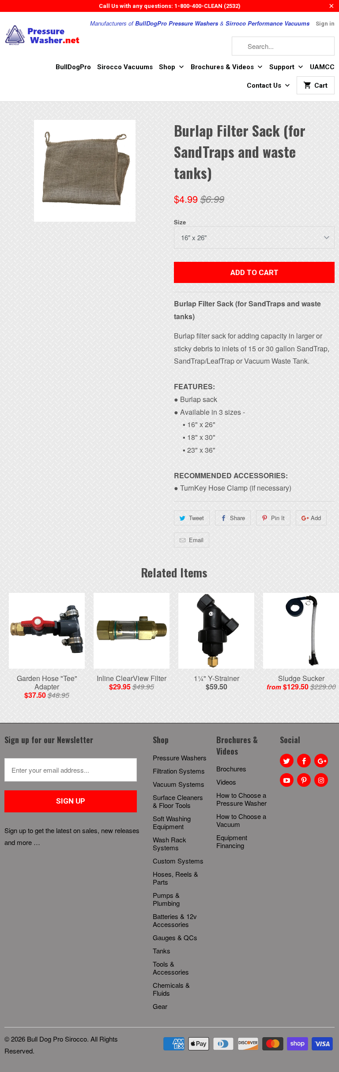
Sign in (325, 23)
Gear (160, 1006)
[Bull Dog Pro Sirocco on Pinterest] (304, 780)
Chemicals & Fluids (171, 989)
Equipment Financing (231, 841)
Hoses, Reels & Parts (175, 877)
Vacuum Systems (178, 784)
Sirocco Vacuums (125, 67)
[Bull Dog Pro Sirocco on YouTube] (287, 780)
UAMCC (322, 67)
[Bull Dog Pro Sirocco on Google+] (321, 760)
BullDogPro (73, 67)
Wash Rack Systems (169, 843)
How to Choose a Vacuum (241, 820)
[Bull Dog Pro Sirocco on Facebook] (304, 760)
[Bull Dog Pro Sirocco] (42, 35)
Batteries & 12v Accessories (175, 920)
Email (196, 540)
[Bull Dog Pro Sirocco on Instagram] (321, 780)
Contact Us (265, 85)
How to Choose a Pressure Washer (241, 799)
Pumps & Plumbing (166, 899)
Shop (168, 67)
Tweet (196, 518)
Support (282, 67)
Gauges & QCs (175, 937)
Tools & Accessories (171, 967)
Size (180, 222)
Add (316, 518)
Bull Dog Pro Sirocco (57, 1038)
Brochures (231, 768)
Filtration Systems (179, 770)
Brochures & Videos (223, 67)
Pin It (278, 518)
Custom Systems (178, 860)
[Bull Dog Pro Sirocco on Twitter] (287, 760)
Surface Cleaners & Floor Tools (178, 801)
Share (237, 518)
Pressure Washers (180, 757)
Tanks (161, 950)
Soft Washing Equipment (172, 822)
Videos (226, 781)
